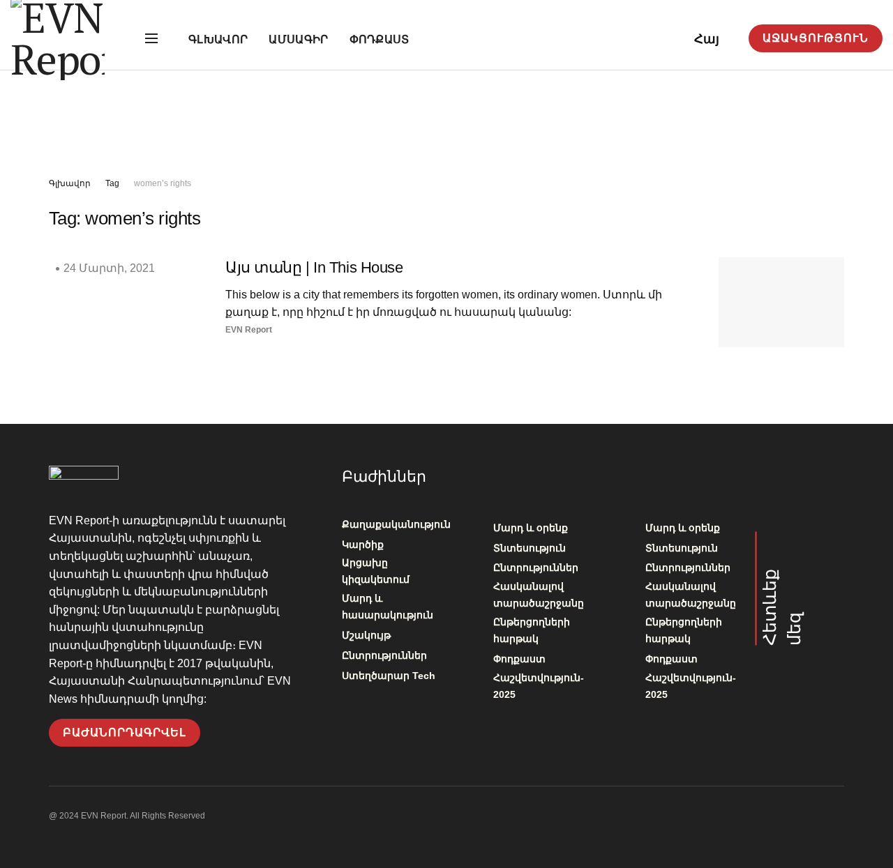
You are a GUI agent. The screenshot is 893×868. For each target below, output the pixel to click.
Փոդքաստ (380, 39)
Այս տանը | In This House (314, 267)
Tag (112, 183)
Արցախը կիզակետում (376, 571)
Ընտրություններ (384, 655)
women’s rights (162, 183)
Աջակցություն (816, 38)
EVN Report (248, 330)
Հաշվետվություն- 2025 (538, 686)
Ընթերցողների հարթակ (531, 630)
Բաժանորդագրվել (124, 732)
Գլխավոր (218, 39)
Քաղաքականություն (396, 524)
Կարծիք (363, 544)
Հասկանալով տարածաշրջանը (538, 595)
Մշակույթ (366, 635)
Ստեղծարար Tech (388, 675)
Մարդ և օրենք (530, 527)
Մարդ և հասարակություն (387, 606)
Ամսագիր (298, 39)
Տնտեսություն (529, 548)
